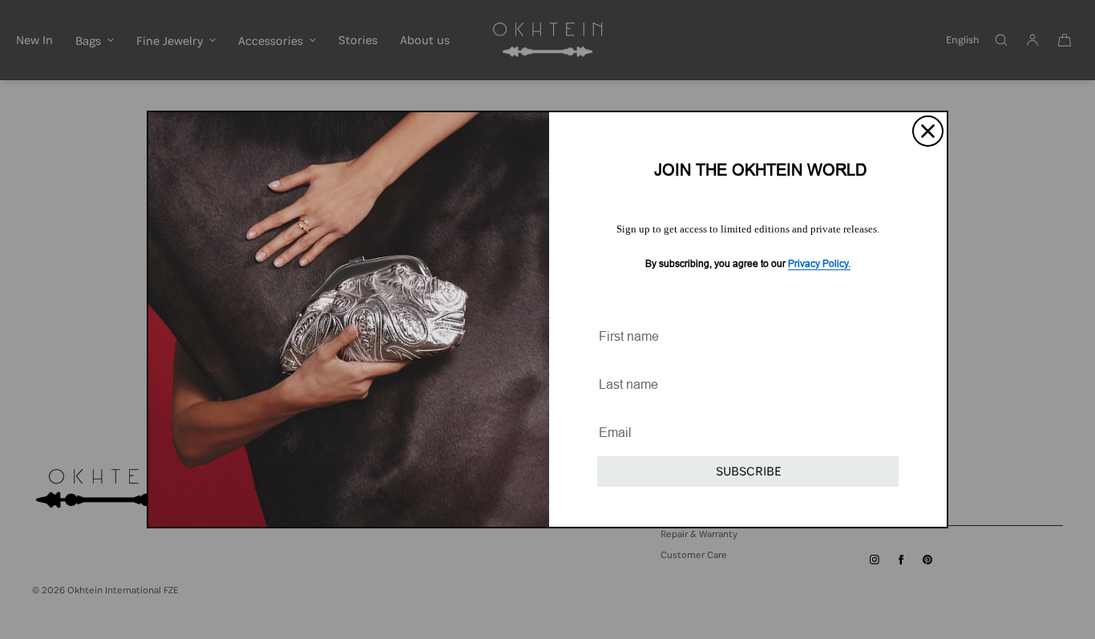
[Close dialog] (928, 131)
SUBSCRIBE (748, 471)
